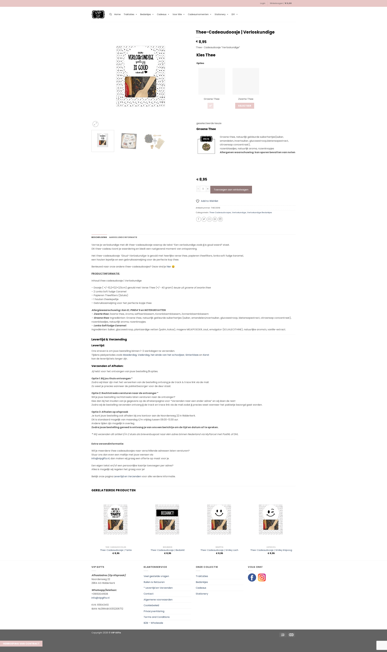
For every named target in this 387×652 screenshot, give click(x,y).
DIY (233, 14)
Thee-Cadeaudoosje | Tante (116, 550)
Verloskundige (239, 212)
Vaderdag (144, 355)
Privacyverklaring (154, 611)
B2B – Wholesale (153, 623)
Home (117, 14)
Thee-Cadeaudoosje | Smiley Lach (219, 550)
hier (169, 266)
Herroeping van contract (21, 643)
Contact (149, 593)
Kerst (206, 355)
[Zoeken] (110, 14)
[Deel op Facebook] (198, 219)
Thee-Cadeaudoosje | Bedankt (168, 550)
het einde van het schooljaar (167, 355)
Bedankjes (145, 14)
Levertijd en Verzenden (127, 476)
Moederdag (130, 355)
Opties (200, 63)
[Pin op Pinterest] (214, 219)
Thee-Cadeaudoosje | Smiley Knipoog (271, 550)
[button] (262, 3)
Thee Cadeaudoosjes (220, 212)
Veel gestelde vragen (156, 576)
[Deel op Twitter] (204, 219)
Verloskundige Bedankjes (259, 212)
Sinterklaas (192, 355)
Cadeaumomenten (198, 14)
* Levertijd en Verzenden (158, 588)
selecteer (244, 105)
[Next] (185, 78)
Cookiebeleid (151, 605)
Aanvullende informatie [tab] (123, 237)
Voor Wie (177, 14)
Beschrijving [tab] (99, 237)
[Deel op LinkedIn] (220, 219)
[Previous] (97, 78)
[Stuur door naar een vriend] (209, 219)
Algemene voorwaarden (158, 599)
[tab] (211, 90)
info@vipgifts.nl (100, 458)
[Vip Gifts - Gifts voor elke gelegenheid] (98, 14)
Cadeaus (161, 14)
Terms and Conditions (157, 617)
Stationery (220, 14)
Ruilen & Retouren (154, 582)
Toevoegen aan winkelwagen (231, 189)
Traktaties (129, 14)
